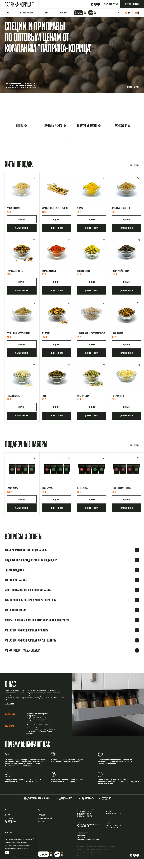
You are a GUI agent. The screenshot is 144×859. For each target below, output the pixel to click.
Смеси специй (45, 818)
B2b (6, 829)
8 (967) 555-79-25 (84, 812)
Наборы (42, 822)
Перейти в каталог (133, 87)
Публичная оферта (83, 856)
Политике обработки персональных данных (16, 848)
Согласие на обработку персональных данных (92, 850)
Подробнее (9, 703)
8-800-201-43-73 (84, 816)
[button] (132, 4)
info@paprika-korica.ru (88, 839)
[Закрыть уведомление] (34, 838)
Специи (42, 815)
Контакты (9, 832)
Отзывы (9, 818)
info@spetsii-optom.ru (83, 836)
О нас (7, 815)
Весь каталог (134, 165)
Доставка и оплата (10, 822)
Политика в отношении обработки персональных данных (96, 846)
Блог (7, 825)
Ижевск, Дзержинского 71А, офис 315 (88, 825)
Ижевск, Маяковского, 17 (114, 813)
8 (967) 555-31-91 (84, 814)
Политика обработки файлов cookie (89, 853)
